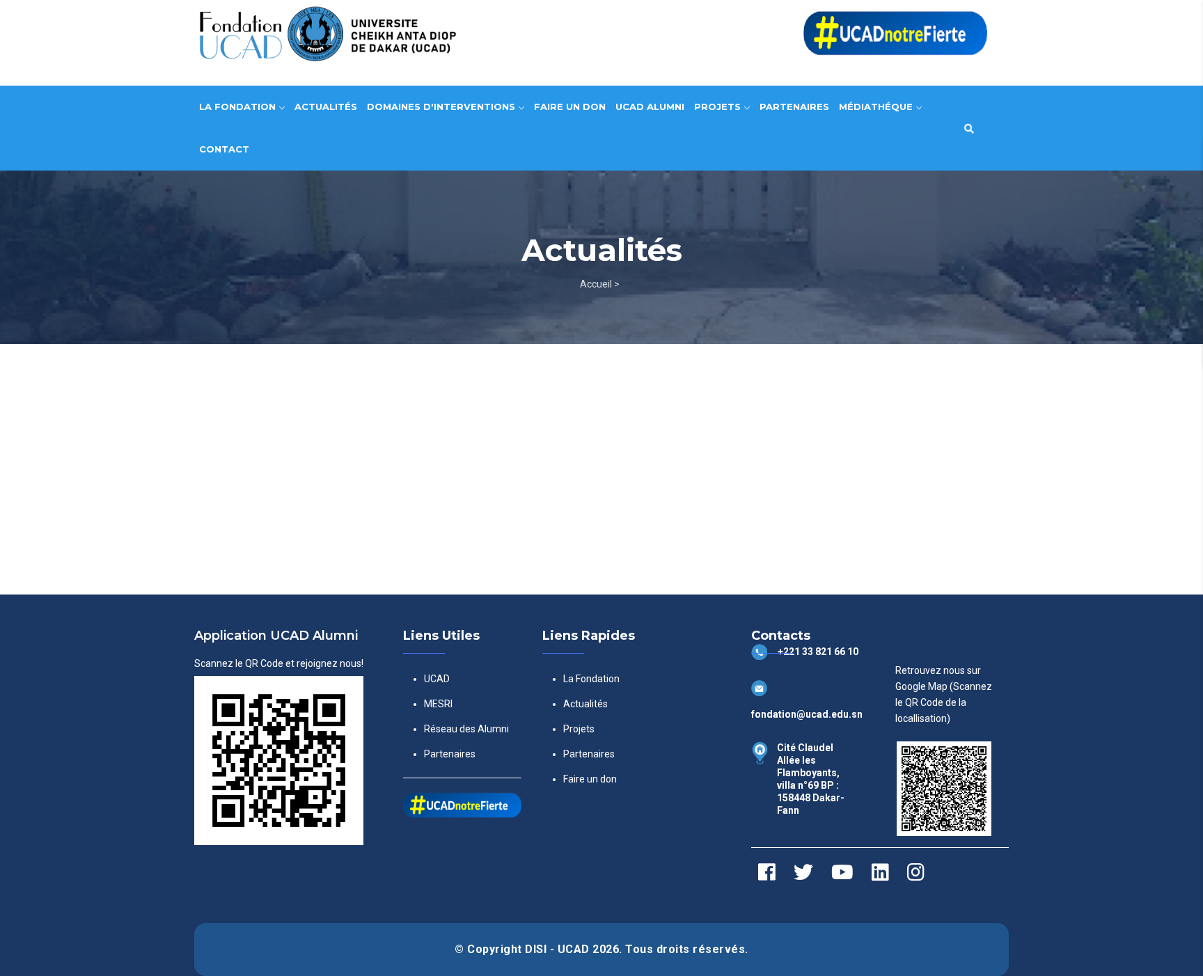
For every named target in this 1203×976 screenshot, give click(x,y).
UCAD (437, 678)
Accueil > (600, 284)
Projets (719, 106)
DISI (537, 949)
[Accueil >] (601, 35)
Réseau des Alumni (466, 728)
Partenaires (794, 106)
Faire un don (570, 106)
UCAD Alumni (649, 106)
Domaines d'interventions (442, 106)
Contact (224, 149)
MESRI (438, 703)
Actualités (325, 106)
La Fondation (238, 106)
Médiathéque (877, 106)
